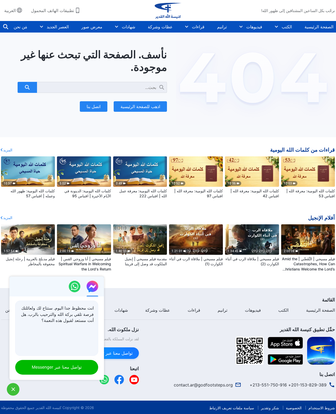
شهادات (128, 26)
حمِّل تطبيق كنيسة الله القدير (307, 329)
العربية (10, 10)
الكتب (287, 26)
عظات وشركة (160, 26)
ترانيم (222, 26)
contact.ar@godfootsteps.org (203, 385)
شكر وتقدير (270, 408)
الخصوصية (294, 408)
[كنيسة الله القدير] (168, 10)
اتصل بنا (94, 106)
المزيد (7, 150)
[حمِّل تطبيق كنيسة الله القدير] (321, 350)
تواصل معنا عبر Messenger (108, 353)
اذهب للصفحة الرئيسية (140, 106)
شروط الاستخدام (321, 408)
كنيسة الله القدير (48, 407)
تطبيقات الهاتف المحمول (52, 10)
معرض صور (91, 26)
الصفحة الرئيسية (318, 26)
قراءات (198, 26)
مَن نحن (20, 26)
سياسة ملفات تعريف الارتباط (231, 408)
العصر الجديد (58, 26)
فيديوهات (254, 26)
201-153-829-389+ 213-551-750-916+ (288, 385)
